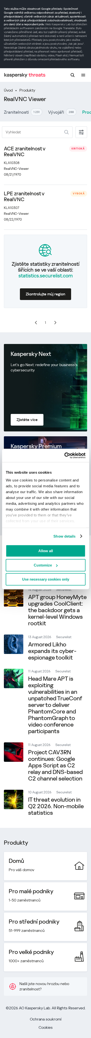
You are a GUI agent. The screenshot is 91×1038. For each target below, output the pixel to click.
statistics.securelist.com (45, 276)
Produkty (27, 90)
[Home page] (25, 75)
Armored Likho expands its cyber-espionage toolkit (52, 651)
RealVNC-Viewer (16, 169)
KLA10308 (11, 163)
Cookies (46, 1027)
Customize (43, 565)
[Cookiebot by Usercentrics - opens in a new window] (64, 455)
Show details (64, 536)
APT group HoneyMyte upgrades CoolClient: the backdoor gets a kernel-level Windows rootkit (57, 610)
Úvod (8, 90)
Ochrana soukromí (45, 1019)
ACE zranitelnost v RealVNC (24, 151)
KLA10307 (11, 208)
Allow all (45, 551)
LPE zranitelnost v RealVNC (24, 196)
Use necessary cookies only (45, 579)
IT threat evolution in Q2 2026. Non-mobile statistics (56, 806)
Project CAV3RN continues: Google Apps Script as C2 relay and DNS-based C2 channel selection (55, 765)
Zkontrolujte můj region (45, 294)
